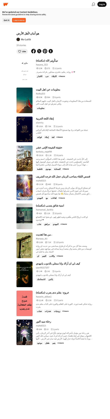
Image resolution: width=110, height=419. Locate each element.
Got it (6, 20)
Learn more (18, 20)
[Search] (93, 4)
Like (24, 51)
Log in (102, 4)
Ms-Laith (26, 39)
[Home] (46, 4)
